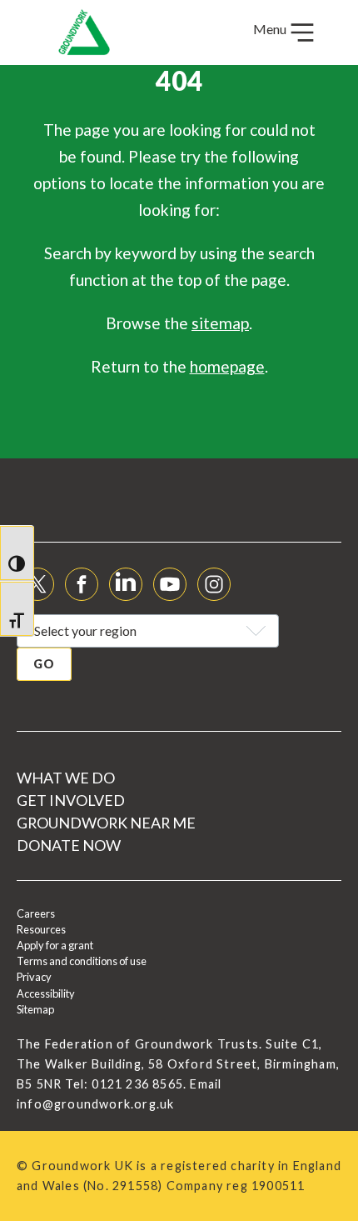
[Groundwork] (84, 32)
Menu (271, 29)
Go (44, 664)
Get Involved (71, 800)
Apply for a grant (55, 945)
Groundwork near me (106, 822)
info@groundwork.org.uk (95, 1104)
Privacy (34, 976)
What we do (66, 777)
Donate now (69, 845)
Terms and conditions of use (82, 961)
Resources (41, 929)
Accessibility (46, 993)
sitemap (220, 323)
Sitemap (35, 1009)
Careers (36, 913)
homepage (227, 366)
